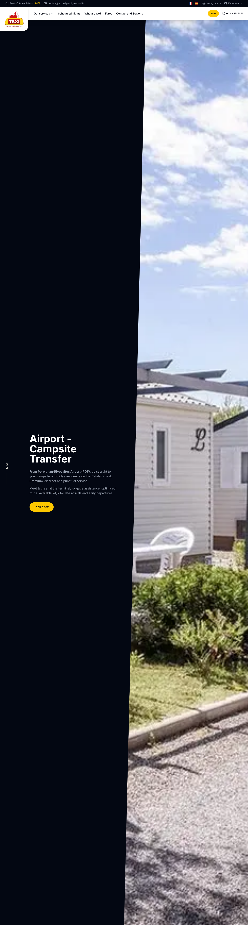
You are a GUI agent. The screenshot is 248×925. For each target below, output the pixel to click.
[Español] (196, 3)
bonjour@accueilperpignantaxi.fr (66, 3)
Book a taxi (42, 507)
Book (213, 13)
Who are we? (93, 13)
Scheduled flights (69, 13)
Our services (42, 13)
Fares (108, 13)
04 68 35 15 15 (234, 13)
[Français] (190, 3)
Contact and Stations (129, 13)
